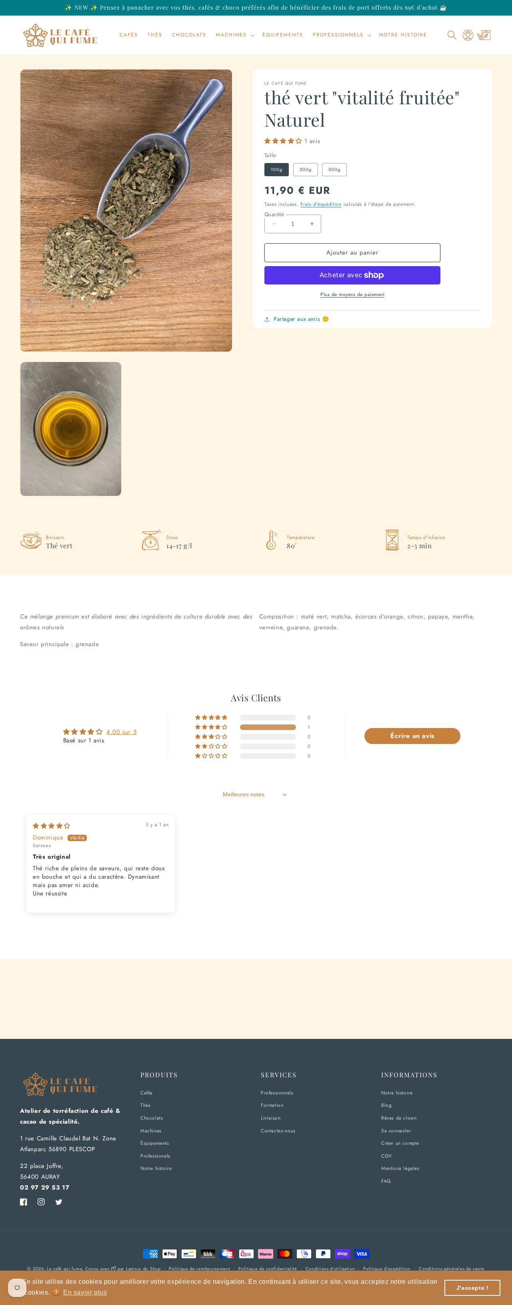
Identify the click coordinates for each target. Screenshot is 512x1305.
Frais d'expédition (321, 204)
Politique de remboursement (199, 1268)
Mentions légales (400, 1168)
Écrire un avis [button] (412, 735)
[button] (234, 35)
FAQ (386, 1181)
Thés (145, 1105)
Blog (386, 1105)
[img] (51, 826)
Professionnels (277, 1092)
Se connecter (396, 1130)
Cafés (146, 1092)
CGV (386, 1156)
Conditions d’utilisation (330, 1268)
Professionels (155, 1156)
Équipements (154, 1143)
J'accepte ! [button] (472, 1288)
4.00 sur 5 (121, 732)
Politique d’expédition (386, 1268)
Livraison (270, 1118)
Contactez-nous (278, 1130)
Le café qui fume (64, 1268)
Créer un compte (400, 1143)
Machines (151, 1130)
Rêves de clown (398, 1118)
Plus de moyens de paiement (352, 294)
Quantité (274, 214)
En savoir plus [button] (85, 1292)
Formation (272, 1105)
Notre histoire (156, 1168)
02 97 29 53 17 (44, 1187)
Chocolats (151, 1118)
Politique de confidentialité (267, 1268)
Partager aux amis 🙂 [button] (301, 319)
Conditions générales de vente (451, 1268)
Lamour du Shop (143, 1268)
